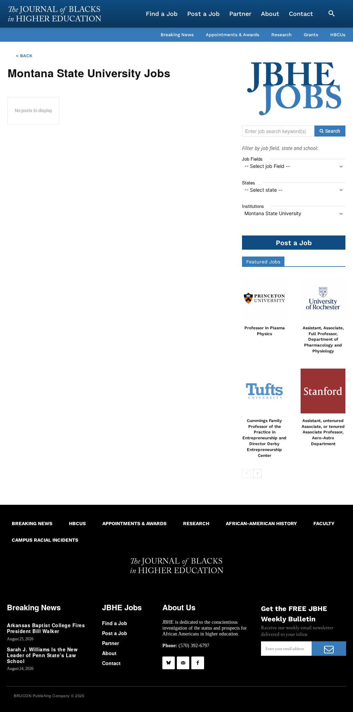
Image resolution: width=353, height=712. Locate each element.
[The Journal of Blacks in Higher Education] (54, 13)
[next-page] (257, 473)
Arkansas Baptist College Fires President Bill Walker (46, 628)
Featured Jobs (263, 261)
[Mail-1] (183, 662)
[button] (331, 14)
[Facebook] (197, 662)
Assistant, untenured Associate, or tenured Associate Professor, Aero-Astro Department (323, 432)
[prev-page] (246, 473)
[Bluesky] (168, 662)
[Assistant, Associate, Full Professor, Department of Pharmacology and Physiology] (323, 298)
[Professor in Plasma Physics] (264, 298)
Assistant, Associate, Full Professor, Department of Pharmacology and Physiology (323, 339)
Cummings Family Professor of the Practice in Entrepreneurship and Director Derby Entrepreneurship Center (264, 438)
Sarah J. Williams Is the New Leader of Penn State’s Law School (42, 655)
